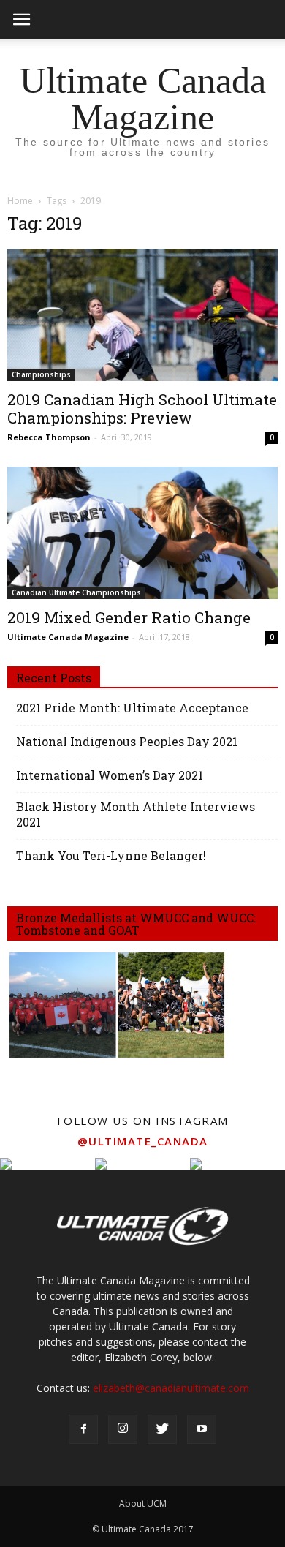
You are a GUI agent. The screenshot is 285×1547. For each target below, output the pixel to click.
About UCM (143, 1503)
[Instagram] (122, 1429)
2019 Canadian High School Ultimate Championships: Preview (142, 408)
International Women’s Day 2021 (109, 775)
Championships (41, 374)
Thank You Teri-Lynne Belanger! (111, 855)
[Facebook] (83, 1429)
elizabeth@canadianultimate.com (171, 1388)
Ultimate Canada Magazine (68, 636)
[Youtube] (201, 1429)
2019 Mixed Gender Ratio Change (129, 617)
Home (20, 201)
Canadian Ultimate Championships (76, 592)
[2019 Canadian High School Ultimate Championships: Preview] (142, 315)
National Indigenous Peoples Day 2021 (127, 741)
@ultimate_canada (142, 1141)
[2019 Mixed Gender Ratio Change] (142, 533)
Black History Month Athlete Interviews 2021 (135, 814)
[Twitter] (162, 1429)
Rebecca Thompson (49, 437)
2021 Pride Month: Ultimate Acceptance (132, 707)
